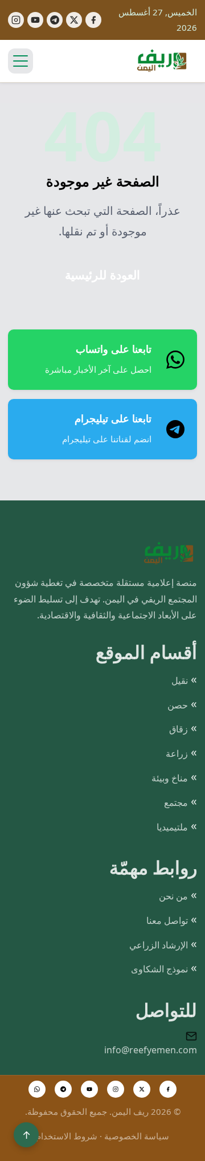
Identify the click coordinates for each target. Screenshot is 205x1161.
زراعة (177, 753)
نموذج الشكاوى (159, 969)
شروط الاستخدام (66, 1136)
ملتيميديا (172, 827)
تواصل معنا (167, 920)
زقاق (178, 729)
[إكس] (74, 20)
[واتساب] (37, 1089)
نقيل (179, 680)
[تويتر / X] (141, 1089)
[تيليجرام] (55, 20)
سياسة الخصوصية (136, 1136)
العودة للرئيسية (102, 275)
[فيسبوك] (93, 20)
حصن (177, 705)
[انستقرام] (115, 1089)
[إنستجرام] (16, 20)
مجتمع (176, 802)
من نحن (173, 896)
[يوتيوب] (35, 20)
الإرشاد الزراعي (158, 945)
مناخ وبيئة (169, 778)
